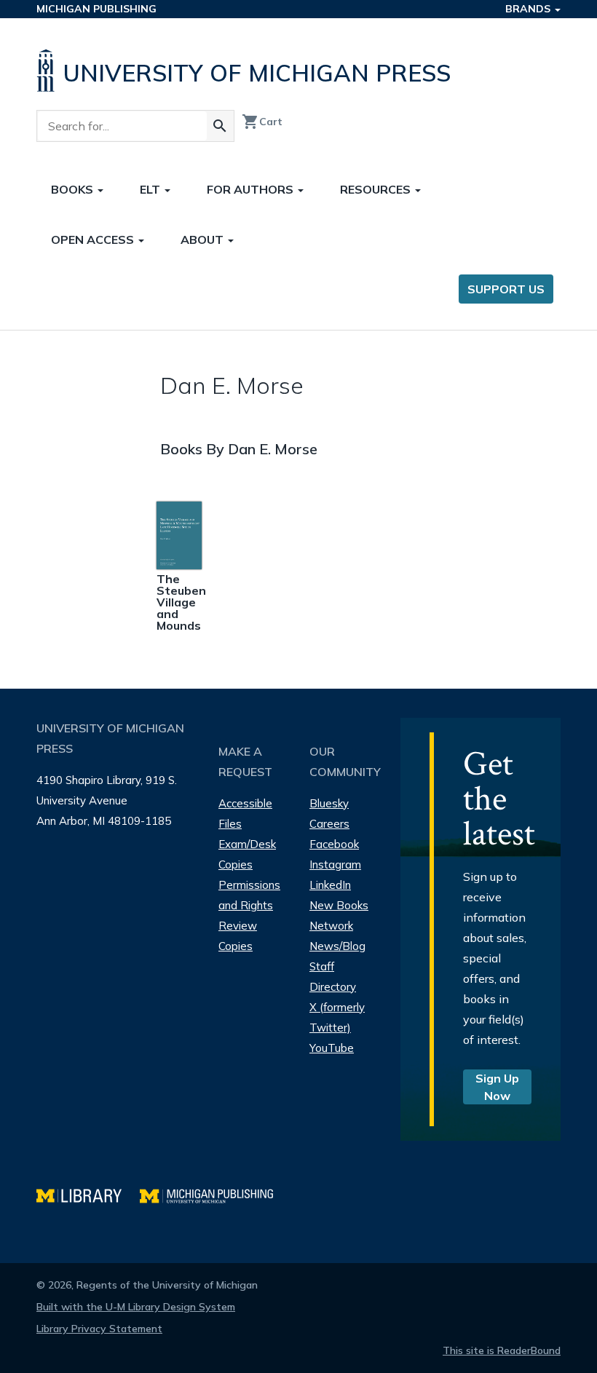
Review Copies (237, 936)
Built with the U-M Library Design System (135, 1306)
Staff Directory (332, 976)
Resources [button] (377, 189)
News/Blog (337, 946)
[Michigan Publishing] (214, 1194)
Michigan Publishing (96, 8)
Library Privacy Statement (99, 1328)
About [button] (203, 239)
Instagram (335, 864)
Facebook (334, 844)
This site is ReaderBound (502, 1350)
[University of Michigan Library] (88, 1194)
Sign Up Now (497, 1087)
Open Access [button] (94, 239)
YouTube (331, 1048)
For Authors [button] (251, 189)
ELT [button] (151, 189)
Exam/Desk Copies (247, 854)
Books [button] (73, 189)
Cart (262, 121)
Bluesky (329, 803)
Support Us (506, 289)
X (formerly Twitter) (337, 1017)
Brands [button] (529, 8)
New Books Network (338, 915)
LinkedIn (330, 885)
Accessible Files (245, 813)
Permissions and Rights (249, 895)
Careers (329, 824)
